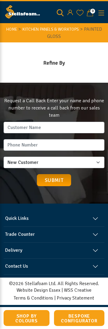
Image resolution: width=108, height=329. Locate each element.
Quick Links (16, 218)
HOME (11, 29)
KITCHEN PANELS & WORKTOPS (50, 29)
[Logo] (22, 12)
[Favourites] (80, 12)
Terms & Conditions (33, 298)
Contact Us (16, 266)
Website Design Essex (38, 290)
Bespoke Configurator (79, 318)
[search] (60, 12)
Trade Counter (20, 234)
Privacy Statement (75, 298)
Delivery (13, 250)
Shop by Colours (26, 318)
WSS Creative (78, 290)
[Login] (70, 12)
